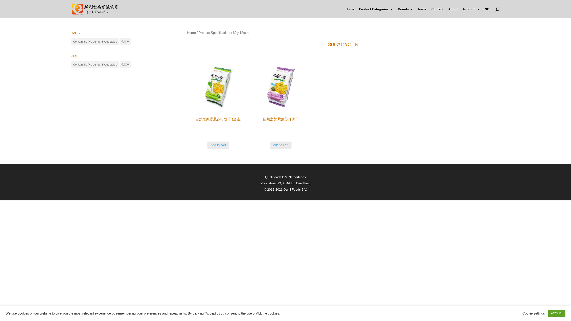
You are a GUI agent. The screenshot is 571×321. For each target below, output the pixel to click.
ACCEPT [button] (557, 313)
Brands (403, 9)
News (422, 9)
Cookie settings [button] (533, 313)
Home (349, 9)
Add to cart (218, 145)
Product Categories (374, 9)
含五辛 (125, 41)
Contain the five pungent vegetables (95, 41)
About (453, 9)
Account (469, 9)
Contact (437, 9)
